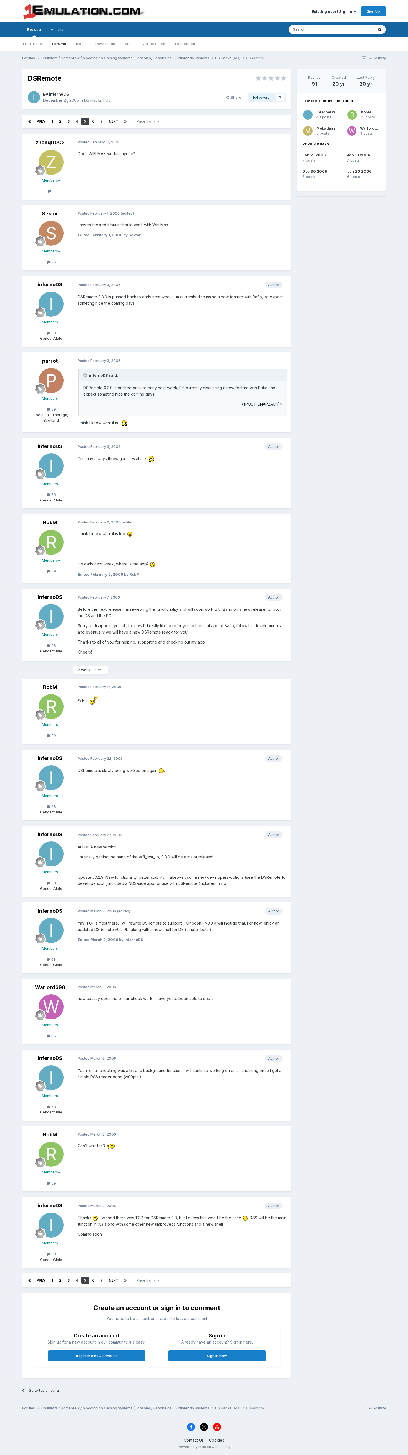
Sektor (50, 214)
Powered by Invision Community (204, 1447)
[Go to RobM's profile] (51, 542)
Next (113, 121)
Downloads (105, 43)
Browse (34, 29)
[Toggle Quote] (85, 375)
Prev (41, 121)
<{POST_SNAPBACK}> (262, 404)
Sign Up (373, 11)
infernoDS (59, 94)
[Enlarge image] (124, 422)
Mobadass (326, 128)
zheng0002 (50, 142)
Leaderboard (186, 43)
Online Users (154, 43)
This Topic (357, 29)
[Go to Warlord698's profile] (51, 1006)
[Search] (380, 29)
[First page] (29, 121)
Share (235, 97)
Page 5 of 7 (147, 121)
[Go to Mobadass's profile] (308, 131)
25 (53, 262)
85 (53, 1036)
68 (53, 333)
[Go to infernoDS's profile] (34, 97)
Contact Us (194, 1440)
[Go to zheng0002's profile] (51, 162)
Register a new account (96, 1356)
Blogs (80, 43)
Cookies (216, 1440)
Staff (129, 43)
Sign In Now (217, 1356)
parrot (50, 361)
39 (53, 409)
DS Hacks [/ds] (98, 100)
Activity (57, 29)
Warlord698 (50, 987)
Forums (59, 43)
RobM (50, 522)
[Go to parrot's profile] (51, 380)
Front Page (32, 43)
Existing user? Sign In (333, 11)
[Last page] (125, 121)
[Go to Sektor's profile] (51, 233)
